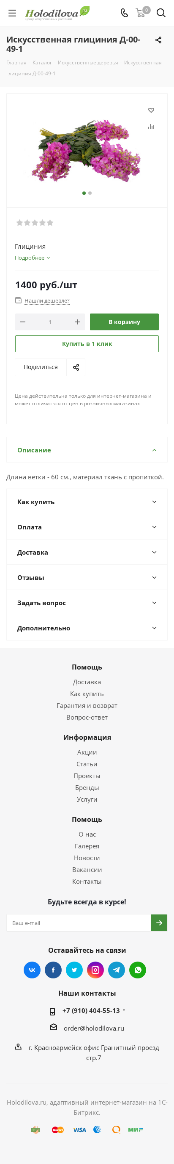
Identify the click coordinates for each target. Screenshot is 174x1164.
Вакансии (87, 869)
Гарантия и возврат (87, 705)
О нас (87, 834)
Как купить (87, 693)
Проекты (87, 775)
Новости (87, 857)
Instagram (95, 970)
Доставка (87, 682)
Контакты (87, 881)
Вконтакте (32, 970)
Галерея (87, 846)
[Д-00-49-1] (87, 146)
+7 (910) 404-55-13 (91, 1010)
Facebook (53, 970)
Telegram (116, 970)
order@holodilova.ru (94, 1028)
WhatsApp (137, 970)
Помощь (87, 667)
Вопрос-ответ (87, 717)
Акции (87, 752)
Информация (87, 737)
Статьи (87, 764)
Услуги (87, 799)
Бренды (87, 787)
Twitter (74, 970)
